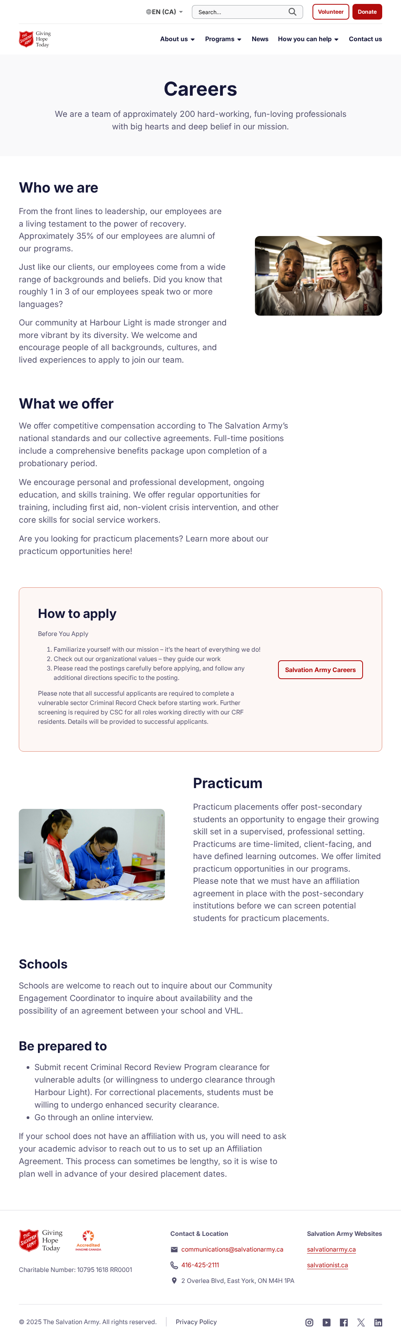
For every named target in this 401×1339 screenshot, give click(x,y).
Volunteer (331, 11)
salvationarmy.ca (331, 1249)
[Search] (293, 12)
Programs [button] (220, 39)
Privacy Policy (196, 1322)
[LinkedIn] (378, 1321)
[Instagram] (309, 1321)
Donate (367, 11)
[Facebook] (344, 1321)
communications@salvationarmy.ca (232, 1249)
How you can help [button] (305, 39)
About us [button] (175, 39)
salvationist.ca (327, 1265)
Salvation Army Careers (320, 670)
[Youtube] (327, 1321)
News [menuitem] (260, 39)
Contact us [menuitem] (365, 39)
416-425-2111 (200, 1265)
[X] (361, 1321)
